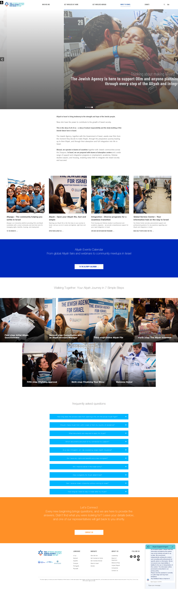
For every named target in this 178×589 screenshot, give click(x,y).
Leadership (115, 555)
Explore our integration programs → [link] (102, 231)
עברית (74, 555)
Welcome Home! (124, 382)
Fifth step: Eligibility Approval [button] (42, 382)
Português (76, 566)
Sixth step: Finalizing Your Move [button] (87, 382)
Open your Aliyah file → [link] (56, 231)
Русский (75, 568)
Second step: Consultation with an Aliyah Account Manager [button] (65, 336)
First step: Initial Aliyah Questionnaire (16, 336)
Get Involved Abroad (96, 561)
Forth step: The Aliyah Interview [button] (154, 337)
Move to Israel (95, 563)
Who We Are (94, 555)
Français (75, 563)
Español (75, 561)
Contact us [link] (89, 532)
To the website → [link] (12, 231)
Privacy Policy (129, 579)
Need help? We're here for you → (144, 231)
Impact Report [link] (116, 565)
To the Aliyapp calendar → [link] (89, 267)
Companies (115, 568)
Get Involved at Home (97, 558)
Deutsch (75, 558)
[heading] (89, 425)
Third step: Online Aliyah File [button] (108, 337)
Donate (93, 566)
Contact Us (115, 570)
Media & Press (116, 563)
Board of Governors (114, 559)
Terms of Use (135, 579)
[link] (25, 194)
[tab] (89, 416)
